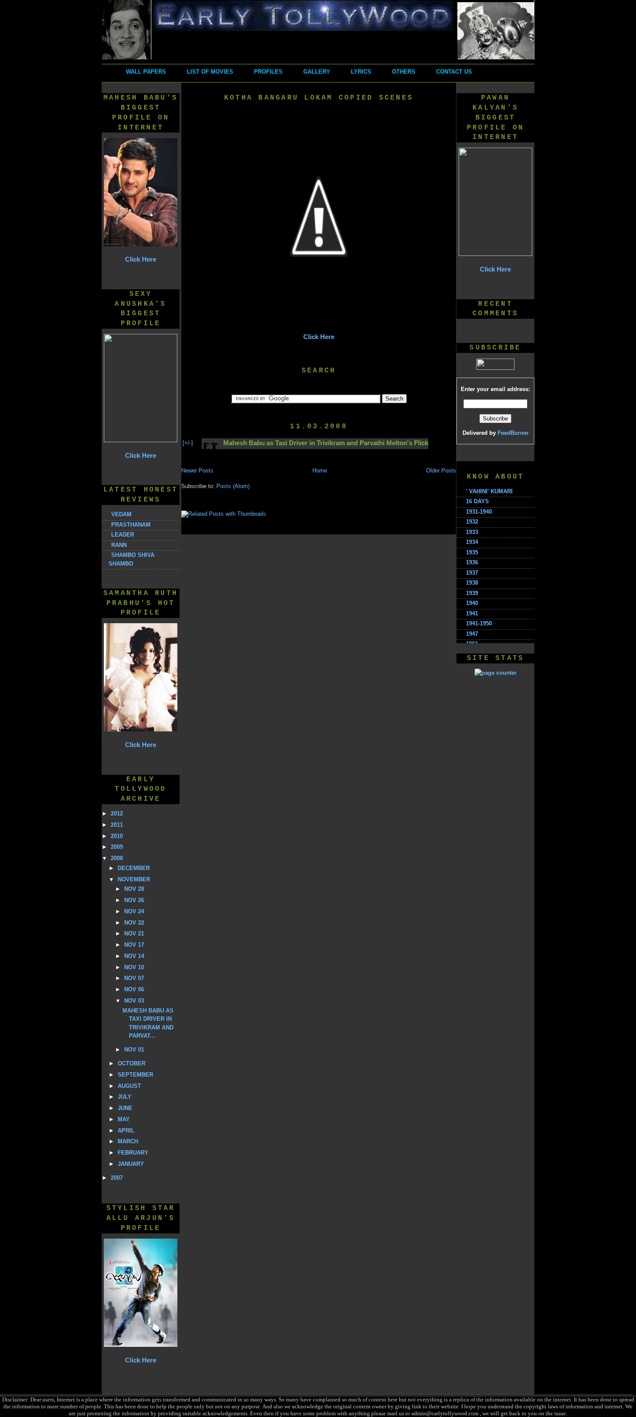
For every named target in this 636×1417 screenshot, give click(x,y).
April (126, 1130)
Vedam (121, 514)
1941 (472, 613)
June (125, 1108)
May (124, 1119)
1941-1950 (479, 623)
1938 (472, 582)
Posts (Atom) (233, 486)
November (134, 879)
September (135, 1074)
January (131, 1164)
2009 (117, 847)
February (133, 1152)
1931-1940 (479, 511)
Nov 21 (134, 933)
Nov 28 (134, 889)
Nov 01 (134, 1049)
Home (319, 470)
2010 (117, 836)
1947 (472, 634)
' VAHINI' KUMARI (489, 491)
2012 (117, 813)
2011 (117, 825)
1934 (472, 542)
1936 (472, 562)
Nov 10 (134, 967)
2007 (117, 1177)
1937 (472, 572)
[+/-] (188, 443)
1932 (472, 521)
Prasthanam (131, 524)
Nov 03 (134, 1000)
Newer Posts (197, 470)
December (134, 868)
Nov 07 (134, 978)
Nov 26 (134, 900)
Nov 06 (134, 989)
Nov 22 (134, 922)
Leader (122, 534)
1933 (472, 532)
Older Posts (441, 470)
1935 (472, 552)
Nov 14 (134, 956)
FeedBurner (513, 433)
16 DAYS (477, 501)
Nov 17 (134, 944)
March (128, 1141)
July (125, 1096)
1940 (472, 603)
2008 (117, 858)
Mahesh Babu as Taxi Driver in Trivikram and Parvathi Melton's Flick (325, 442)
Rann (119, 545)
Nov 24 (134, 911)
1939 (472, 593)
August (129, 1086)
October (131, 1063)
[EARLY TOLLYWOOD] (318, 58)
